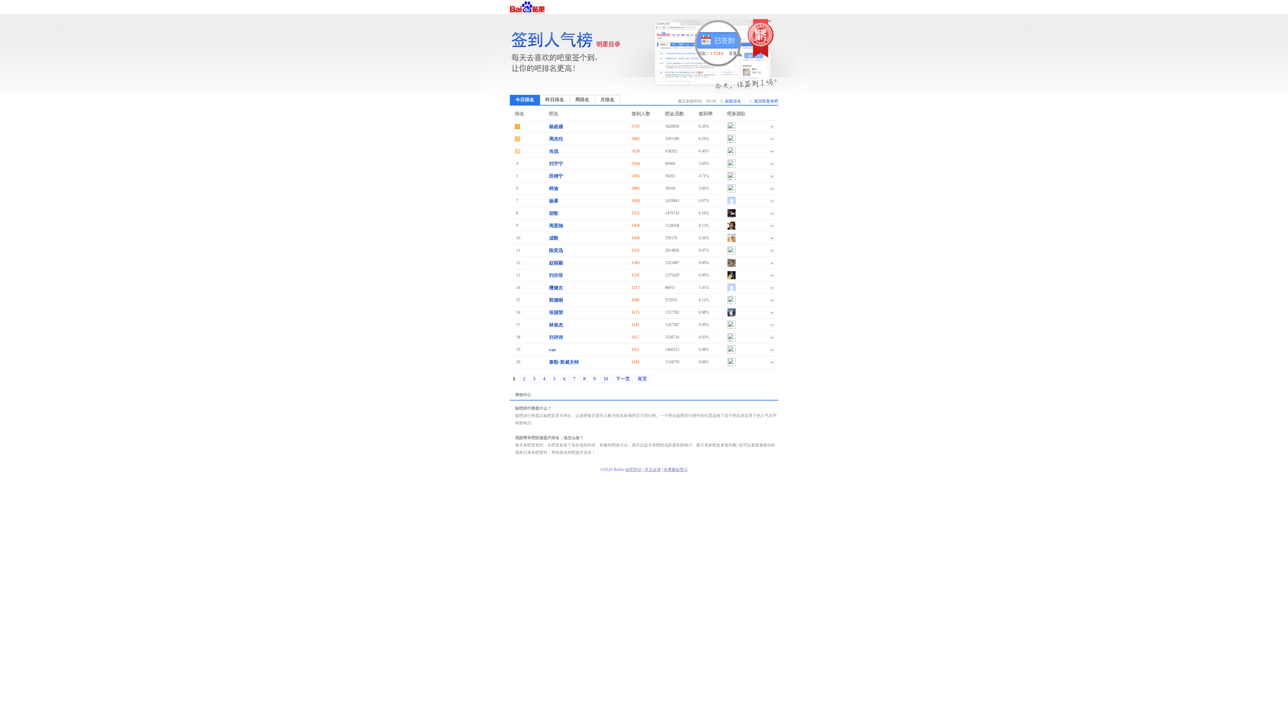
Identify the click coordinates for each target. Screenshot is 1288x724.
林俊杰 (556, 324)
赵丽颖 (556, 262)
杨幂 (553, 200)
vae (552, 349)
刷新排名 (733, 101)
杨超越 (556, 126)
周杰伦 (556, 138)
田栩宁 (556, 176)
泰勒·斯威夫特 (564, 362)
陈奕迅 (556, 250)
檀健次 (556, 287)
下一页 (623, 378)
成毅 (553, 238)
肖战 (553, 151)
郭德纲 (556, 300)
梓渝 (553, 188)
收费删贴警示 (676, 469)
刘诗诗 (556, 337)
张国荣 (556, 312)
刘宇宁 (556, 163)
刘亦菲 (556, 275)
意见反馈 (653, 469)
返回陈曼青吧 (766, 101)
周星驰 (556, 225)
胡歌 (553, 213)
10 (605, 378)
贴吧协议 (634, 469)
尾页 (642, 378)
